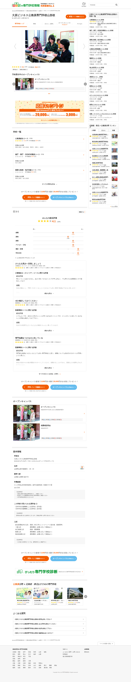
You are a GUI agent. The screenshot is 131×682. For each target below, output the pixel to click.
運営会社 (86, 652)
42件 (105, 143)
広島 (29, 665)
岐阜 (19, 661)
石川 (29, 654)
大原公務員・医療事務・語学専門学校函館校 (105, 170)
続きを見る (48, 293)
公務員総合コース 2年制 (97, 19)
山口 (34, 665)
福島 (45, 652)
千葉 (29, 656)
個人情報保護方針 (68, 656)
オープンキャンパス (65, 23)
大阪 (14, 663)
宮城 (29, 652)
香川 (45, 665)
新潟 (14, 654)
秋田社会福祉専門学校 (98, 199)
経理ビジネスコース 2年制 (97, 104)
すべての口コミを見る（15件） (49, 374)
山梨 (40, 654)
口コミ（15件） (49, 24)
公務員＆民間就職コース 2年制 (99, 49)
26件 (105, 157)
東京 (14, 656)
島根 (19, 665)
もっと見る (114, 206)
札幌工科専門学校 (97, 163)
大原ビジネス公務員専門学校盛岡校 (102, 192)
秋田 (34, 652)
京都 (24, 663)
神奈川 (19, 656)
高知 (55, 665)
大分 (34, 667)
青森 (19, 652)
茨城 (14, 658)
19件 (105, 194)
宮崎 (40, 667)
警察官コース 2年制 (95, 58)
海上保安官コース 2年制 (97, 67)
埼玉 (24, 656)
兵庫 (19, 663)
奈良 (34, 663)
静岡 (24, 661)
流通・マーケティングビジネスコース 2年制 (103, 114)
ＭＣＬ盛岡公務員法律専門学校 (101, 177)
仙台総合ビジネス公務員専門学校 (102, 156)
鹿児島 (46, 667)
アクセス (79, 24)
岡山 (24, 665)
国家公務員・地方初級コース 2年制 (100, 39)
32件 (105, 201)
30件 (105, 179)
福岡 (14, 667)
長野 (19, 654)
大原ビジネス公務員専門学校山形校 (102, 148)
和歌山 (40, 663)
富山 (24, 654)
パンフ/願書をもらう (77, 16)
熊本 (29, 667)
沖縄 (50, 667)
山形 (40, 652)
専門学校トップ (19, 23)
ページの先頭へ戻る (105, 643)
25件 (105, 165)
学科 (34, 24)
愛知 (14, 661)
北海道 (14, 652)
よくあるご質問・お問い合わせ (71, 652)
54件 (105, 136)
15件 (105, 150)
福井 (34, 654)
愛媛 (50, 665)
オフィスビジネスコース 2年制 (99, 95)
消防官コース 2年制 (96, 77)
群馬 (19, 658)
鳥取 (14, 665)
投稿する (81, 212)
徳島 (40, 665)
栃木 (24, 658)
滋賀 (29, 663)
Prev (15, 46)
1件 (103, 22)
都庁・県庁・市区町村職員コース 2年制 (101, 30)
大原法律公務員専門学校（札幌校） (102, 134)
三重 (29, 661)
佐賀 (19, 667)
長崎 (24, 667)
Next (84, 46)
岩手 (24, 652)
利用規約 (65, 654)
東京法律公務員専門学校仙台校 (101, 141)
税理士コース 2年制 (95, 86)
